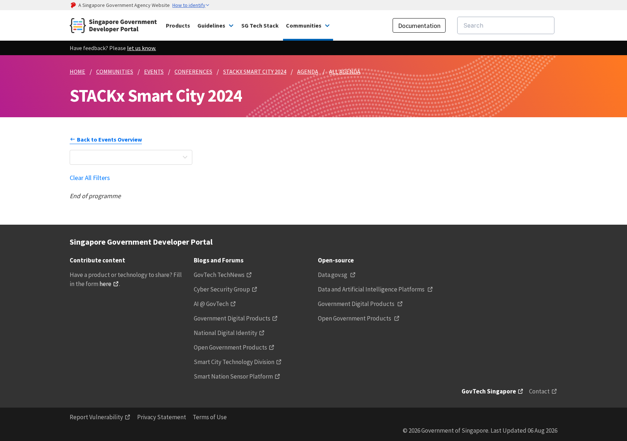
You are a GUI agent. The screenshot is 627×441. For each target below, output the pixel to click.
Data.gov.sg (333, 275)
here (105, 284)
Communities (303, 25)
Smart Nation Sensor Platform (233, 376)
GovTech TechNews (219, 275)
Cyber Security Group (222, 289)
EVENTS (154, 71)
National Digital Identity (225, 333)
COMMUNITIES (114, 71)
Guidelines (211, 25)
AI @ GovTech (211, 304)
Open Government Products (230, 347)
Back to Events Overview (109, 139)
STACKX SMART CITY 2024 (254, 71)
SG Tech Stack (260, 25)
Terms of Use (210, 417)
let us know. (141, 48)
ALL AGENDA (344, 71)
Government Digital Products (232, 318)
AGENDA (307, 71)
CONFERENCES (193, 71)
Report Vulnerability (96, 417)
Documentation (419, 25)
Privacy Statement (161, 417)
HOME (77, 71)
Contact (539, 391)
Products (178, 25)
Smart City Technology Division (234, 362)
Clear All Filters (90, 177)
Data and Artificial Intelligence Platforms (372, 289)
